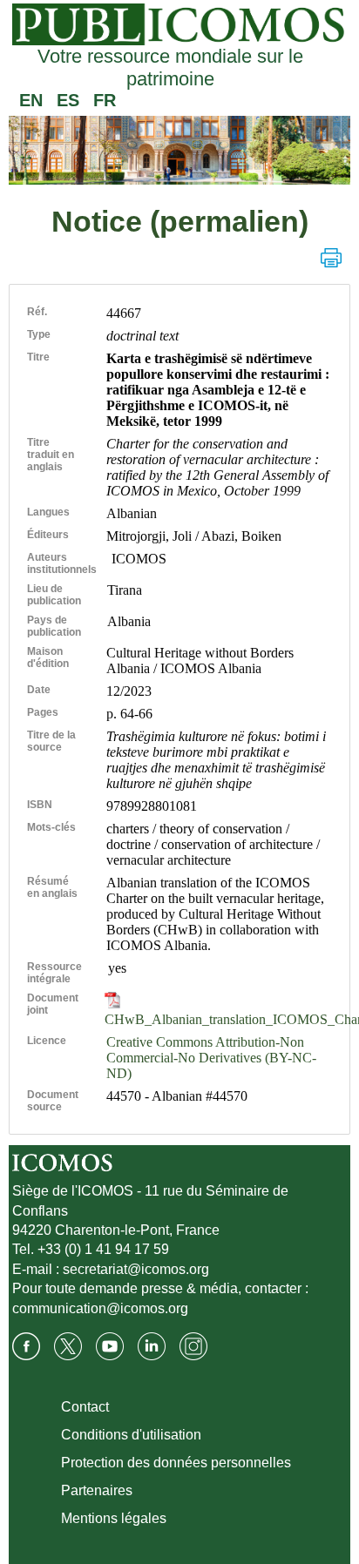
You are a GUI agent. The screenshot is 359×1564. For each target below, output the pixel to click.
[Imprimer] (331, 258)
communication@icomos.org (100, 1308)
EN (31, 100)
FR (104, 100)
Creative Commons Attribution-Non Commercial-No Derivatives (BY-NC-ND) (211, 1058)
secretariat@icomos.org (136, 1269)
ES (68, 100)
